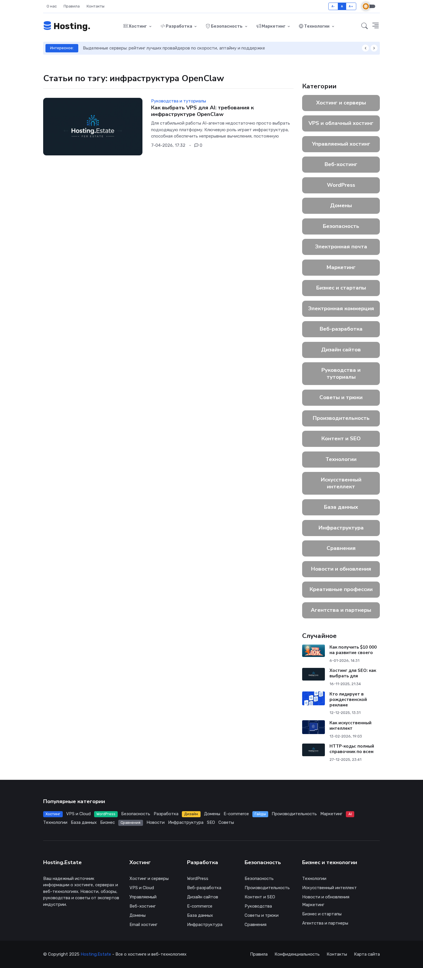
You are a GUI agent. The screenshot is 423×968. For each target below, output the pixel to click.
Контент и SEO (341, 438)
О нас (52, 6)
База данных (341, 507)
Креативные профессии (341, 589)
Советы (226, 822)
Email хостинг (143, 924)
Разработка (179, 26)
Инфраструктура (341, 527)
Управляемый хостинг (341, 144)
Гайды (260, 814)
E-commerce (236, 813)
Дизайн (191, 814)
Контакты (95, 6)
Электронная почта (341, 246)
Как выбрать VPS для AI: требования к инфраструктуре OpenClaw (202, 111)
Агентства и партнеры (341, 610)
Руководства (258, 906)
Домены (341, 205)
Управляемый (143, 897)
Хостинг (138, 26)
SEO (211, 822)
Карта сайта (367, 954)
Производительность (341, 418)
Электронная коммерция (341, 308)
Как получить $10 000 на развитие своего (353, 650)
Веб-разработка (341, 329)
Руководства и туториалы (341, 373)
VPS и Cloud (78, 813)
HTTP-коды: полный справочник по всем (351, 748)
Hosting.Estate (96, 954)
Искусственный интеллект (341, 483)
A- (333, 6)
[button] (364, 26)
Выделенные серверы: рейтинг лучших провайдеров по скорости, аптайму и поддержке (174, 48)
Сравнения (341, 548)
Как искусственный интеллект (350, 725)
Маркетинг (273, 26)
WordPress (341, 185)
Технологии (316, 26)
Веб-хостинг (341, 164)
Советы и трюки (341, 397)
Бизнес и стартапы (341, 287)
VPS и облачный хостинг (341, 123)
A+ (351, 6)
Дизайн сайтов (341, 349)
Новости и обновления (341, 569)
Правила (72, 6)
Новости (155, 822)
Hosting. (71, 26)
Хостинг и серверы (341, 102)
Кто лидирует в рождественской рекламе (348, 699)
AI (350, 814)
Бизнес (107, 822)
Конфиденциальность (297, 954)
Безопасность (226, 26)
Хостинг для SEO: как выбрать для (352, 673)
